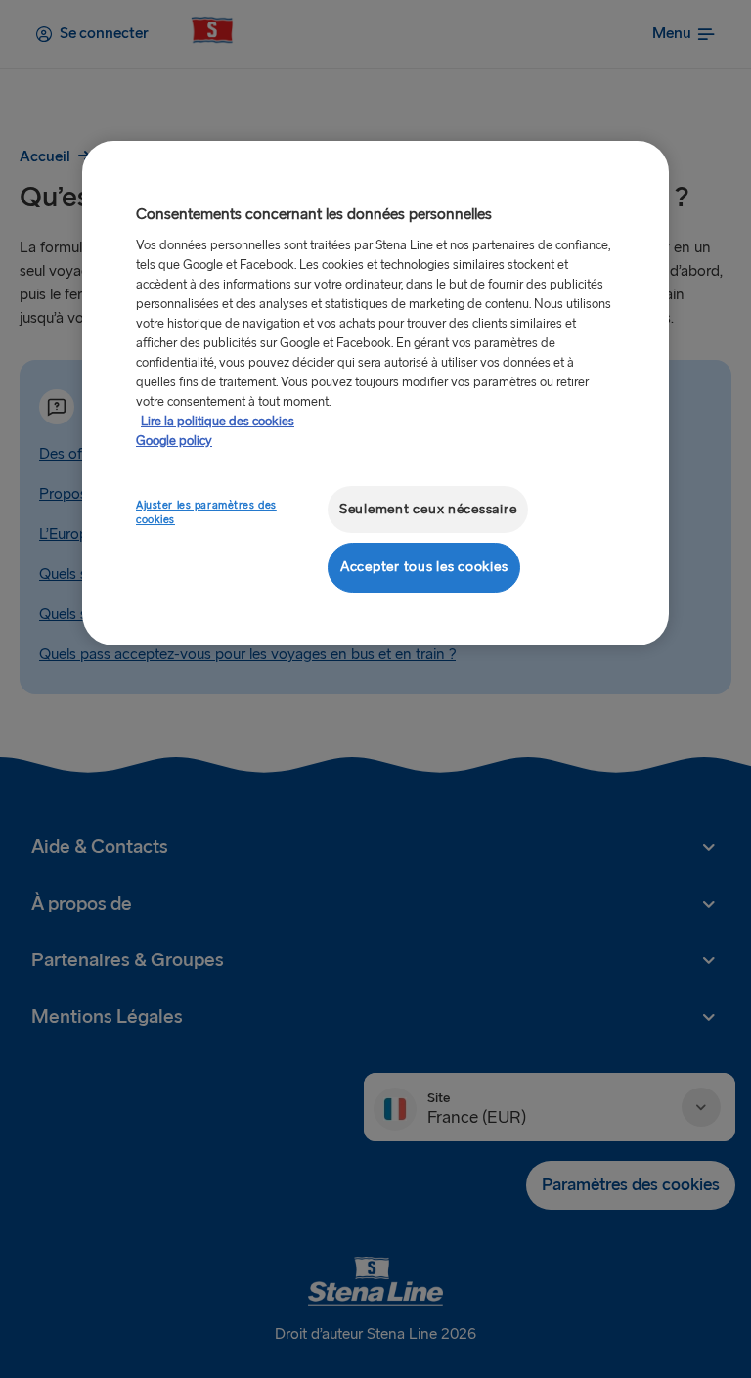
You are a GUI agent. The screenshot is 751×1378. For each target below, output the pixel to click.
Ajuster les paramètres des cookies (206, 513)
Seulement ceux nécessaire (427, 509)
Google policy (174, 441)
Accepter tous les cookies (424, 566)
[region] (375, 393)
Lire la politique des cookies (217, 421)
